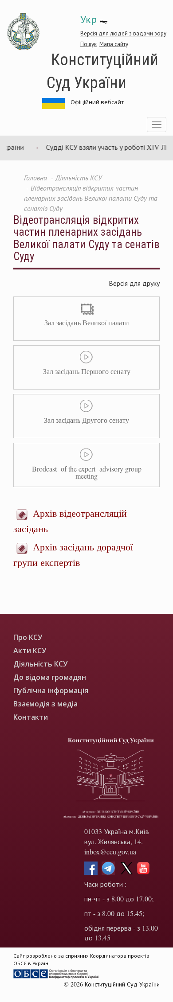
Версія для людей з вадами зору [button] (123, 33)
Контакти (30, 717)
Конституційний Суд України (102, 70)
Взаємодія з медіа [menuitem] (45, 704)
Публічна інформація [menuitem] (50, 690)
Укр (88, 19)
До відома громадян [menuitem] (49, 677)
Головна (35, 177)
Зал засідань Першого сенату (86, 371)
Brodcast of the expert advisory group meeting (87, 472)
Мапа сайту (113, 44)
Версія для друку (134, 283)
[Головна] (23, 31)
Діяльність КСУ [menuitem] (40, 664)
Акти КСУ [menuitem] (29, 650)
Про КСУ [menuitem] (27, 637)
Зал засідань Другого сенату (86, 420)
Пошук (88, 44)
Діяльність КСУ (78, 177)
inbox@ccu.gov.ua (110, 851)
